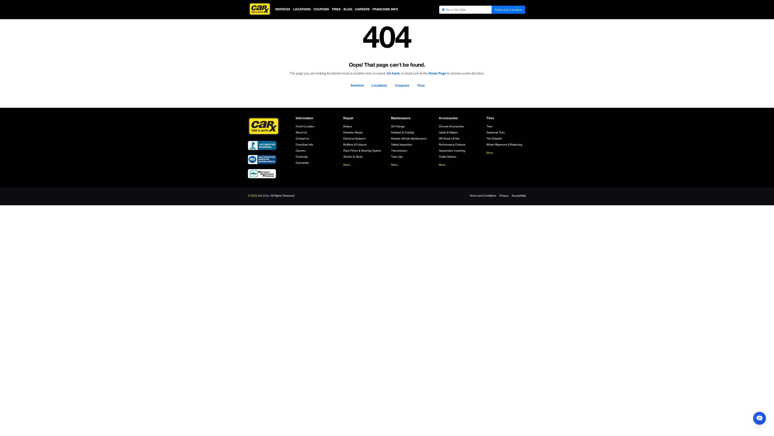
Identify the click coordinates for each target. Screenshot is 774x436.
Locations (302, 9)
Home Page (437, 73)
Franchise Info (385, 9)
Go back (393, 73)
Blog (347, 9)
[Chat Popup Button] (759, 418)
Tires (336, 9)
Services (282, 9)
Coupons (321, 9)
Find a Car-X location (508, 9)
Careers (362, 9)
